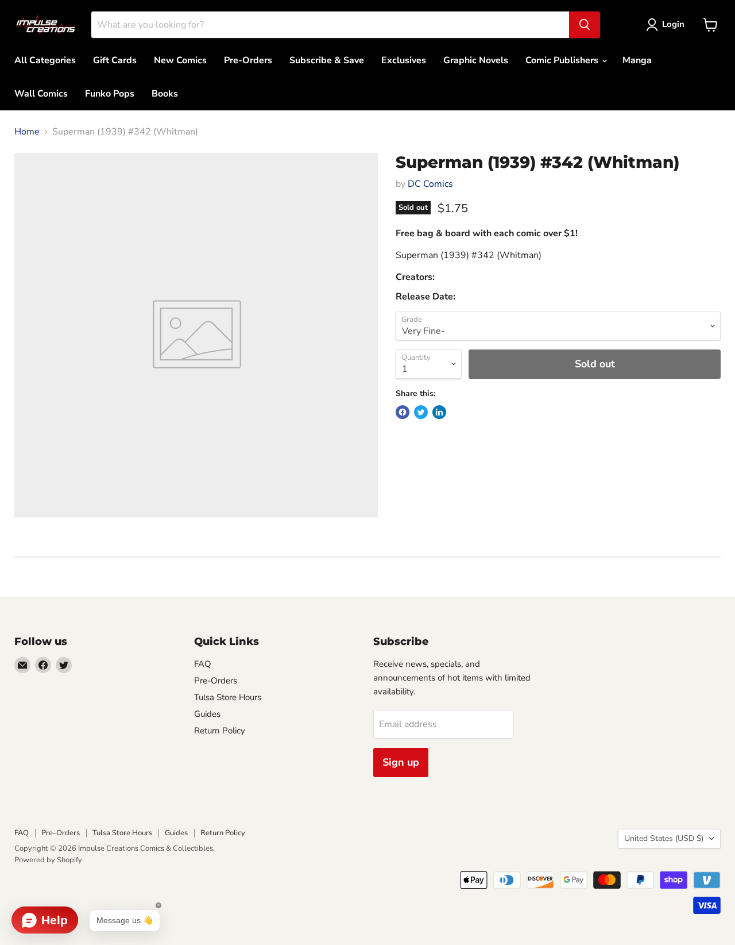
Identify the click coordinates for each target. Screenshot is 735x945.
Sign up (400, 762)
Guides (207, 714)
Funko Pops (109, 93)
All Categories (45, 60)
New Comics (180, 60)
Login (673, 24)
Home (27, 131)
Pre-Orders (248, 60)
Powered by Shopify (48, 860)
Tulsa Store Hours (227, 697)
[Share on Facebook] (402, 412)
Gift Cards (115, 60)
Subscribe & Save (326, 60)
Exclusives (403, 60)
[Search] (584, 24)
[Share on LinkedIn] (439, 412)
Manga (637, 60)
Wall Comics (41, 93)
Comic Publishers (563, 60)
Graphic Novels (475, 60)
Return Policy (219, 730)
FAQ (202, 664)
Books (165, 93)
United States (663, 838)
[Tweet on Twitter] (421, 412)
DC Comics (430, 184)
